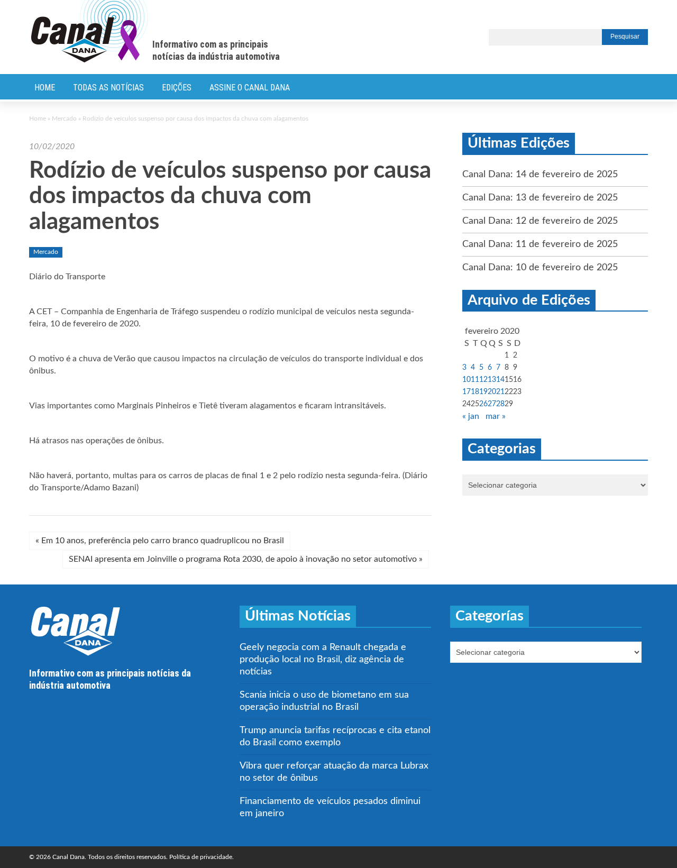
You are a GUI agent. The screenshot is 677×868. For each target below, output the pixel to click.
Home (44, 88)
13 (492, 379)
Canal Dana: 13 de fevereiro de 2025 (540, 198)
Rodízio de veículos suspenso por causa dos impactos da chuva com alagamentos (230, 196)
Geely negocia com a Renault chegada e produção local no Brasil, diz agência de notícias (323, 660)
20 (492, 392)
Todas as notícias (108, 88)
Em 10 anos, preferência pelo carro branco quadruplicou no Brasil (159, 540)
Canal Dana (89, 31)
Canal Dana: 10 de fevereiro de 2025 (540, 267)
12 (483, 379)
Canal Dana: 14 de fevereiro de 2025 (540, 174)
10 (466, 379)
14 (500, 379)
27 (492, 404)
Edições (176, 88)
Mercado (64, 118)
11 (475, 379)
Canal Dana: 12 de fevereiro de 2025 (540, 221)
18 (475, 392)
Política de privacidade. (201, 857)
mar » (496, 416)
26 (483, 404)
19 (483, 392)
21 (500, 392)
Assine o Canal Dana (249, 88)
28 (500, 404)
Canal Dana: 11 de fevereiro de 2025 (540, 244)
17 (466, 392)
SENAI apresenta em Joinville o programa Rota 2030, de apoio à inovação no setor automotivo (246, 559)
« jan (470, 416)
